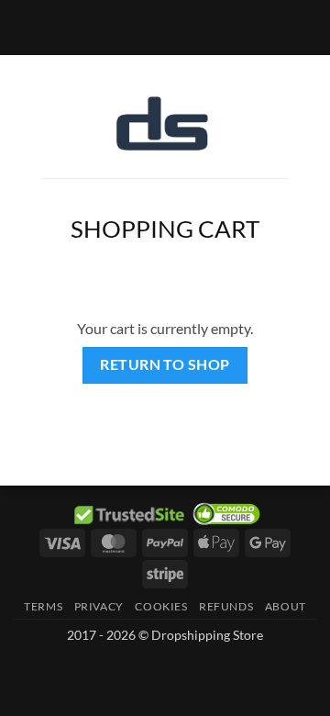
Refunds (226, 606)
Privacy (99, 606)
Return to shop (165, 364)
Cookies (161, 606)
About (285, 606)
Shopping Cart (165, 228)
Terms (43, 606)
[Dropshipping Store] (162, 123)
